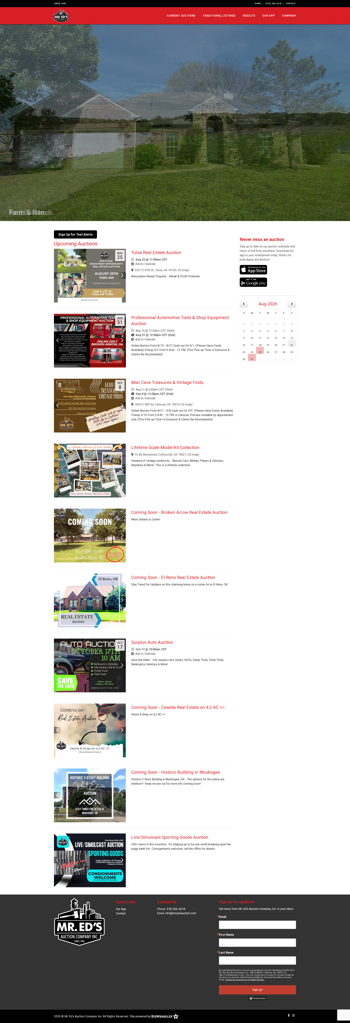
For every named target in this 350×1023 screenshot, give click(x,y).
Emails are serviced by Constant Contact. (245, 980)
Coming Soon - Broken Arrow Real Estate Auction (179, 512)
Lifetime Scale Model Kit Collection (165, 447)
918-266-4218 (176, 909)
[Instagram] (293, 1015)
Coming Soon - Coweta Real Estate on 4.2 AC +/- (178, 707)
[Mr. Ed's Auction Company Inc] (61, 15)
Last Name (226, 952)
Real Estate (26, 212)
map (185, 270)
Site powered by (140, 1016)
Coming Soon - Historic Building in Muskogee (175, 772)
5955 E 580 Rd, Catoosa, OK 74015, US (159, 404)
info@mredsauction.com (180, 913)
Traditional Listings (219, 15)
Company (289, 15)
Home (258, 4)
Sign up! (257, 989)
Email (222, 916)
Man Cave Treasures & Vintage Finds (167, 382)
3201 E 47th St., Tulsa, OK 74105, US (158, 270)
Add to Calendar (145, 264)
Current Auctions (181, 15)
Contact (291, 4)
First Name (226, 934)
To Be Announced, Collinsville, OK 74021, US (163, 454)
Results (249, 15)
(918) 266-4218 (273, 4)
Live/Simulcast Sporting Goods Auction (169, 837)
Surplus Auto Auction (152, 642)
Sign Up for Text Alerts (75, 234)
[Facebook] (289, 1015)
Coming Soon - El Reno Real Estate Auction (173, 577)
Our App (268, 15)
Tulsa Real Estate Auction (156, 252)
